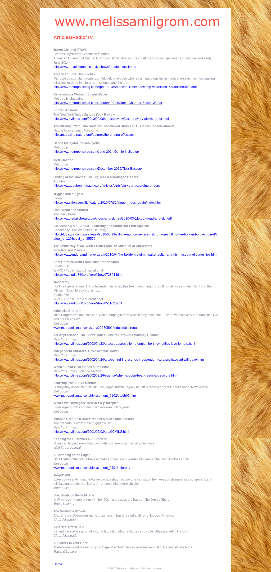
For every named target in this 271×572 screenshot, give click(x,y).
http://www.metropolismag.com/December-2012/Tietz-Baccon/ (97, 169)
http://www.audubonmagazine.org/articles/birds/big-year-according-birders (106, 185)
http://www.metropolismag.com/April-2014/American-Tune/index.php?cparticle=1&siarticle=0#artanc (125, 87)
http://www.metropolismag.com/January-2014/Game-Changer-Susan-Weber (107, 103)
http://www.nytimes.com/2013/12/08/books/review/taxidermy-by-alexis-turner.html (111, 119)
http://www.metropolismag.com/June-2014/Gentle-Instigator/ (96, 152)
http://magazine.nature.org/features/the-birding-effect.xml (93, 135)
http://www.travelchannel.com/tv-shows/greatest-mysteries (94, 67)
